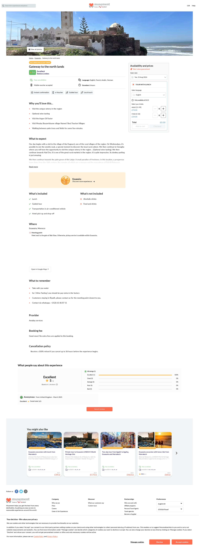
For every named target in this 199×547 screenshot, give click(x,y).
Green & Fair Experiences (60, 511)
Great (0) (90, 378)
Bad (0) (89, 389)
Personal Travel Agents (131, 508)
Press (53, 506)
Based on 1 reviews (43, 73)
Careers (54, 508)
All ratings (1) (91, 371)
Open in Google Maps (39, 269)
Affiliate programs (130, 506)
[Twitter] (21, 491)
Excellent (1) (91, 375)
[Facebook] (16, 491)
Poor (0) (89, 385)
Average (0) (90, 382)
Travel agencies (129, 511)
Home (31, 58)
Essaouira (38, 58)
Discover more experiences (82, 181)
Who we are (56, 503)
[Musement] (99, 5)
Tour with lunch (143, 84)
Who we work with (130, 503)
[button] (148, 84)
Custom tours (92, 506)
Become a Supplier (130, 514)
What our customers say (96, 503)
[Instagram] (25, 491)
